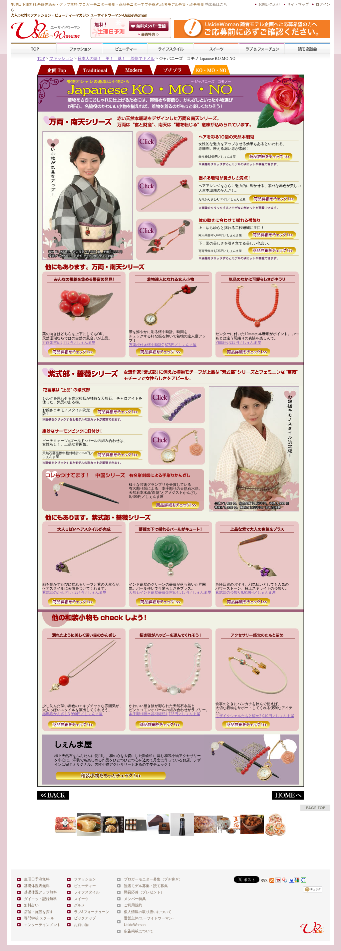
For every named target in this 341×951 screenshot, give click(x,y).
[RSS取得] (267, 881)
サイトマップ (298, 4)
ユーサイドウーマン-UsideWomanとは (149, 34)
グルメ (79, 905)
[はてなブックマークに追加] (291, 881)
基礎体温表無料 (37, 886)
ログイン (323, 4)
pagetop (315, 808)
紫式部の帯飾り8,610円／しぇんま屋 (245, 592)
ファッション (79, 48)
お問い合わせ (269, 4)
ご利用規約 (133, 905)
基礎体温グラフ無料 (40, 892)
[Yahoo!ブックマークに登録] (284, 881)
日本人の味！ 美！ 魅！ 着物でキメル (116, 58)
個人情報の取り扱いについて (147, 912)
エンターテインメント (42, 925)
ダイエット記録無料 (40, 899)
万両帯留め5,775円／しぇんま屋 (68, 342)
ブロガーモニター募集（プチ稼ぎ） (153, 879)
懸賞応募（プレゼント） (144, 892)
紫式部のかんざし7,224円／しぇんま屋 (74, 592)
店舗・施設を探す (38, 912)
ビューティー (125, 48)
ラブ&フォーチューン (261, 48)
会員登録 (149, 26)
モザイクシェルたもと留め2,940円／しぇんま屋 (254, 716)
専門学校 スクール (39, 918)
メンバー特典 (135, 899)
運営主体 (131, 918)
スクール (307, 48)
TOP (34, 48)
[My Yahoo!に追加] (278, 881)
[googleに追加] (296, 881)
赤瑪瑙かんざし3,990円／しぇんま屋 (72, 714)
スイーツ (216, 48)
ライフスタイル (170, 48)
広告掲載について (138, 931)
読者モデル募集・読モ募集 (146, 886)
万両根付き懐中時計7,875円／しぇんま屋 (162, 345)
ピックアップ (85, 918)
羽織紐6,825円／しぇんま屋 (238, 342)
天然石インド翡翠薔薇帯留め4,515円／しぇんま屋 (170, 592)
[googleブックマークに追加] (303, 881)
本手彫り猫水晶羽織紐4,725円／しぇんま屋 (164, 714)
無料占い (31, 905)
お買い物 (81, 925)
